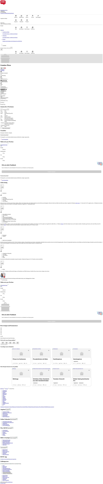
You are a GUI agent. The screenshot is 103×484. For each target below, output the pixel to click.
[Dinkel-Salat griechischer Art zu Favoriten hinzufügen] (89, 370)
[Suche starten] (11, 48)
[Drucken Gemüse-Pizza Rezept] (1, 68)
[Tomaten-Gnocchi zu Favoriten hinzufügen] (69, 370)
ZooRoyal (4, 453)
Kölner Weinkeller (6, 454)
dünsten (62, 223)
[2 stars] (6, 343)
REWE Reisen (5, 449)
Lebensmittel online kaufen (7, 421)
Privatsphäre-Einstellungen (7, 469)
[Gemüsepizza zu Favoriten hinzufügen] (89, 350)
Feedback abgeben (51, 171)
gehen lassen (77, 203)
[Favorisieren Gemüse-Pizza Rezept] (4, 68)
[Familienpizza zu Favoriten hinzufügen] (69, 350)
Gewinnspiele (5, 415)
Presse (4, 434)
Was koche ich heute (6, 443)
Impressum (4, 467)
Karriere (4, 432)
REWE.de (2, 388)
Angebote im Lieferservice (7, 412)
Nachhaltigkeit (5, 430)
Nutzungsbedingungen (6, 468)
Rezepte (6, 388)
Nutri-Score (5, 444)
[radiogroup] (51, 343)
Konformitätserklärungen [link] (7, 472)
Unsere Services (5, 414)
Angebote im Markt (6, 411)
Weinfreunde (5, 452)
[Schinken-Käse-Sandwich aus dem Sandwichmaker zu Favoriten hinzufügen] (48, 370)
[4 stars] (14, 343)
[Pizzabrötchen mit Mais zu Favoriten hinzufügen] (48, 350)
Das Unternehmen (6, 431)
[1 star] (3, 343)
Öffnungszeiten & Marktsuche (8, 442)
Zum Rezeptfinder (5, 139)
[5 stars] (17, 343)
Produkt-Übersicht (6, 424)
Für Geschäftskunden (6, 425)
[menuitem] (16, 16)
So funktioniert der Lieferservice (8, 422)
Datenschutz (5, 466)
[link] (53, 33)
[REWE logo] (2, 30)
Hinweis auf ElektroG (6, 471)
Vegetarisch (2, 69)
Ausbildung (5, 433)
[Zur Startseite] (4, 6)
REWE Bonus (5, 413)
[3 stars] (10, 343)
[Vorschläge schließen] (1, 50)
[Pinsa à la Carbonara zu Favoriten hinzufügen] (28, 350)
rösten (5, 224)
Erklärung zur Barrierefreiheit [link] (7, 473)
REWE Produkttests (6, 416)
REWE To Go (5, 450)
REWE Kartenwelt (6, 451)
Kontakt (4, 435)
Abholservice (5, 423)
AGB (3, 465)
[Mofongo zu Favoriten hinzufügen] (28, 370)
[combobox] (5, 48)
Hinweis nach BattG (6, 470)
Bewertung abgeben (4, 344)
